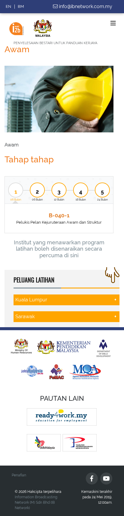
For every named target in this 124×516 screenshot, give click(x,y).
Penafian (19, 475)
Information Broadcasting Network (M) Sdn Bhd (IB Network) (36, 502)
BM (21, 6)
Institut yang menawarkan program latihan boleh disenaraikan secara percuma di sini (59, 248)
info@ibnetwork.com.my (85, 6)
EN (8, 6)
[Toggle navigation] (113, 23)
